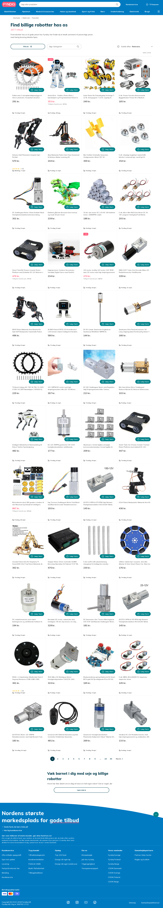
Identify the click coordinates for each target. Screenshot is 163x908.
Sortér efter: (126, 46)
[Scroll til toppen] (156, 814)
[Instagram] (77, 902)
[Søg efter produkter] (117, 4)
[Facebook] (94, 902)
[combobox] (70, 4)
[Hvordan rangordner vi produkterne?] (118, 47)
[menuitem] (10, 11)
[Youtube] (85, 902)
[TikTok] (68, 902)
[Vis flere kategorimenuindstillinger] (158, 11)
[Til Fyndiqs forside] (9, 4)
